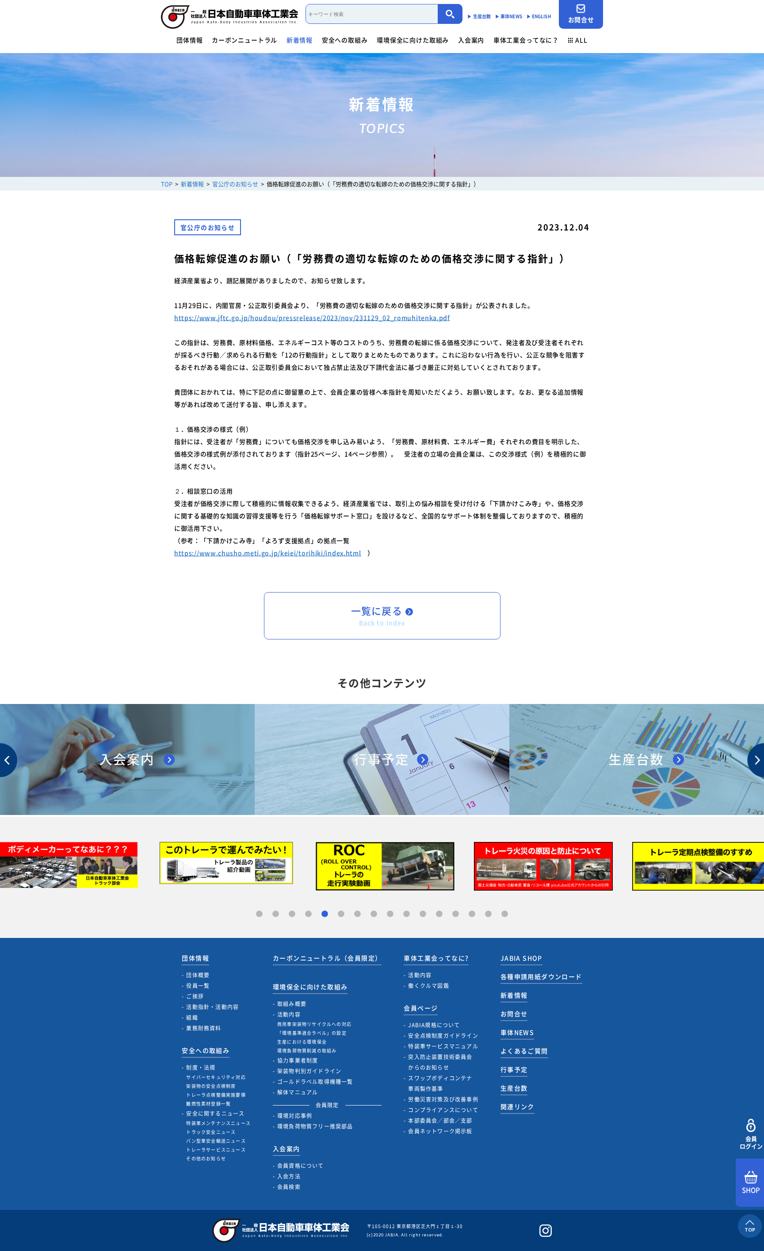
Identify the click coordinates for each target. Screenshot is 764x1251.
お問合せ (581, 19)
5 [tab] (325, 914)
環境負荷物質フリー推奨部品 (315, 1126)
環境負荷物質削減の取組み (306, 1050)
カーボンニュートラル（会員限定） (327, 957)
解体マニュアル (297, 1092)
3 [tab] (292, 914)
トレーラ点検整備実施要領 (215, 1094)
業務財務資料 (203, 1028)
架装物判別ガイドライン (309, 1071)
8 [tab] (374, 914)
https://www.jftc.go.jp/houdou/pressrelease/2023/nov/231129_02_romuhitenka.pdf (312, 317)
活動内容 (289, 1014)
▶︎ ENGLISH (539, 16)
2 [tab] (275, 914)
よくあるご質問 (524, 1050)
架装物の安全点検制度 (211, 1086)
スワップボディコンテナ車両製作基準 (440, 1083)
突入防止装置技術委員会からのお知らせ (440, 1062)
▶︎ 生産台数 (479, 16)
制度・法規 (200, 1067)
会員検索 (289, 1187)
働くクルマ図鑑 (428, 986)
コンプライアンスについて (443, 1110)
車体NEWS (517, 1032)
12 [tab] (439, 914)
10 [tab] (406, 914)
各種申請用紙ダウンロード (541, 976)
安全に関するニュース (215, 1113)
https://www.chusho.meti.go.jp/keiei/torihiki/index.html (267, 552)
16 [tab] (504, 914)
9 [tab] (390, 914)
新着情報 (299, 39)
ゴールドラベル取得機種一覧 (315, 1082)
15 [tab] (488, 914)
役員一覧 (198, 986)
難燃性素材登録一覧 (208, 1103)
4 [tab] (308, 914)
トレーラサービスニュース (215, 1149)
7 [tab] (357, 914)
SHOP (751, 1190)
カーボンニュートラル (244, 39)
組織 (192, 1017)
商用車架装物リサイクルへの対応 (314, 1024)
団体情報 (189, 39)
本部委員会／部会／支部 (440, 1121)
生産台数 (514, 1087)
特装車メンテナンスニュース (218, 1123)
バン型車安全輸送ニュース (215, 1140)
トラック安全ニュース (211, 1132)
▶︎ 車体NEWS (508, 16)
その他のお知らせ (206, 1158)
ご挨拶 (195, 996)
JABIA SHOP (521, 957)
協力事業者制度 (297, 1060)
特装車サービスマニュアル (443, 1046)
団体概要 (198, 975)
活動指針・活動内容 (212, 1007)
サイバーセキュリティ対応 (215, 1077)
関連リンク (517, 1106)
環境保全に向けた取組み (413, 39)
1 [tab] (259, 914)
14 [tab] (472, 914)
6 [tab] (341, 914)
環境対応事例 (294, 1116)
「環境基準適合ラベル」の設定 (312, 1032)
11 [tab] (423, 914)
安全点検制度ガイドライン (443, 1036)
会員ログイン (751, 1142)
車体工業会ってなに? (436, 957)
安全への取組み (345, 39)
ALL (581, 39)
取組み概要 (291, 1004)
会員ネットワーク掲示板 (440, 1131)
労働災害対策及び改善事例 (443, 1099)
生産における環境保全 (302, 1041)
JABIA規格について (434, 1025)
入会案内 (471, 39)
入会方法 (289, 1176)
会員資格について (300, 1166)
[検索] (450, 14)
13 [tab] (455, 914)
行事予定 (514, 1069)
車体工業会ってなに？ (526, 39)
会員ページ (421, 1007)
